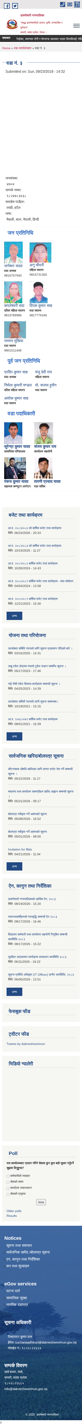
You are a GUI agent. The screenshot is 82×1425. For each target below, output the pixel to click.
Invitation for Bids (20, 849)
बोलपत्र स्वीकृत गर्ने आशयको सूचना (27, 814)
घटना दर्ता (13, 1291)
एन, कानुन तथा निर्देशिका (23, 1259)
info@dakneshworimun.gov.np (25, 1389)
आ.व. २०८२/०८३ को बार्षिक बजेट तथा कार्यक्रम (34, 545)
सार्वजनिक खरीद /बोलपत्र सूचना (28, 1252)
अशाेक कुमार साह (16, 398)
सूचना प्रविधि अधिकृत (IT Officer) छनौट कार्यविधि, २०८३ (41, 974)
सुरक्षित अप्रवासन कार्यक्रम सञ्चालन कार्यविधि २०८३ (37, 957)
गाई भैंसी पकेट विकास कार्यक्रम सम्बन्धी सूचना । (34, 684)
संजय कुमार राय (45, 446)
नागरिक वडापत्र (17, 1305)
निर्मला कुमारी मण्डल (18, 385)
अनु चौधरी (37, 265)
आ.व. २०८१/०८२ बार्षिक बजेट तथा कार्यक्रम (33, 563)
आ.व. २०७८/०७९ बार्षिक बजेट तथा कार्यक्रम (33, 719)
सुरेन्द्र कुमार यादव (17, 446)
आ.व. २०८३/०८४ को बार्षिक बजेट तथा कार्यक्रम (34, 528)
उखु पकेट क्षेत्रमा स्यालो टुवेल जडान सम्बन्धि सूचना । (37, 666)
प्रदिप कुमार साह (16, 372)
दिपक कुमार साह (41, 305)
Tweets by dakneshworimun (26, 1044)
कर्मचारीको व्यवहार (20, 1175)
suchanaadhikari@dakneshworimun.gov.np (46, 1342)
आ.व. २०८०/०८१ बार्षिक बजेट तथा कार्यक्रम (33, 599)
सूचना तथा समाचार (19, 1245)
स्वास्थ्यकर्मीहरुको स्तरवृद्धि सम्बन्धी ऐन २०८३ (32, 916)
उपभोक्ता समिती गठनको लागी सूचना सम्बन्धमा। (33, 701)
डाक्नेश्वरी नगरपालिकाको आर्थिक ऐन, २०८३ (32, 899)
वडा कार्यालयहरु (22, 48)
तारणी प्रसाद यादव (47, 481)
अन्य (14, 616)
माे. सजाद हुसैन (45, 385)
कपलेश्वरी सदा (14, 305)
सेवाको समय (16, 1181)
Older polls (14, 1211)
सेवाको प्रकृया (18, 1193)
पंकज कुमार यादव (16, 481)
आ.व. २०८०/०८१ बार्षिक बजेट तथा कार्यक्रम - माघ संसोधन (40, 581)
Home (6, 48)
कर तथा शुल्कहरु (17, 1266)
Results (12, 1215)
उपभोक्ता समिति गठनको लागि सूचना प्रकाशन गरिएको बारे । (40, 648)
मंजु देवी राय (43, 372)
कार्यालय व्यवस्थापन (21, 1188)
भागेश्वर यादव (13, 266)
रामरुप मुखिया (13, 341)
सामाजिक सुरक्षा (16, 1298)
